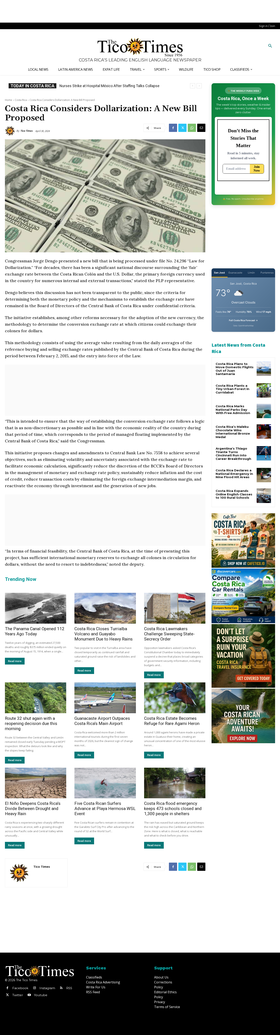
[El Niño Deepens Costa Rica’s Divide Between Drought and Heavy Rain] (35, 783)
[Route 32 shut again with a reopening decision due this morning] (35, 697)
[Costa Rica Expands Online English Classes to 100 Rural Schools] (264, 495)
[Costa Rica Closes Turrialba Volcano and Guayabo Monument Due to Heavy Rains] (105, 608)
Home (8, 100)
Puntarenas (267, 272)
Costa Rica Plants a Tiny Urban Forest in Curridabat (232, 389)
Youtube (40, 995)
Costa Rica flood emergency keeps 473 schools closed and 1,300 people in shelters (173, 808)
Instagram (47, 988)
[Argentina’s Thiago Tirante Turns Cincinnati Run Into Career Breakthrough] (264, 453)
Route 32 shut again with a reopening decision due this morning (31, 723)
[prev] (192, 85)
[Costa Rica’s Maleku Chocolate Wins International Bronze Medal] (264, 431)
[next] (199, 85)
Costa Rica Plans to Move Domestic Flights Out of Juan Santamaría (235, 369)
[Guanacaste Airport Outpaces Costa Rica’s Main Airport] (105, 697)
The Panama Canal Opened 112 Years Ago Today (34, 631)
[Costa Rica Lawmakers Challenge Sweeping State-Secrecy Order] (174, 608)
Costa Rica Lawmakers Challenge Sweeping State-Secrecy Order (169, 634)
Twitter (17, 995)
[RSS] (61, 988)
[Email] (201, 128)
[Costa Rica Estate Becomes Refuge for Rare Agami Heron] (174, 697)
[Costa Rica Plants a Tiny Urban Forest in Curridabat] (264, 390)
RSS (69, 988)
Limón (251, 272)
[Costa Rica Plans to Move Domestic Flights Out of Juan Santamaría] (264, 368)
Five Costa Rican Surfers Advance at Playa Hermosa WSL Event (105, 808)
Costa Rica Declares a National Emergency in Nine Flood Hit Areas (234, 473)
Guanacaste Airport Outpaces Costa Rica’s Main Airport (102, 721)
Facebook (20, 988)
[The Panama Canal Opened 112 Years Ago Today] (35, 608)
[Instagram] (34, 988)
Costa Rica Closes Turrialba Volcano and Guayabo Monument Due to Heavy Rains (103, 634)
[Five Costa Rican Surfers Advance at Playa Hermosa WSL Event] (105, 783)
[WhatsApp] (192, 128)
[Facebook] (173, 128)
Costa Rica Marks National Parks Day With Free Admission (233, 409)
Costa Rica (21, 100)
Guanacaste (235, 272)
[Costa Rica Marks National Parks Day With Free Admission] (264, 411)
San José (219, 272)
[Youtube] (29, 995)
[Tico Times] (10, 131)
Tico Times (26, 131)
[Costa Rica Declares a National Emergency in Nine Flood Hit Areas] (264, 475)
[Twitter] (182, 128)
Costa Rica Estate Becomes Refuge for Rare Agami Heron (171, 721)
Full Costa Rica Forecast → (243, 320)
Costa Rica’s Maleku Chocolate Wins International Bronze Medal (233, 432)
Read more (15, 661)
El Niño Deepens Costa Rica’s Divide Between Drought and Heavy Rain (32, 808)
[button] (270, 46)
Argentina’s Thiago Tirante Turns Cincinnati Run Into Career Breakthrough (233, 454)
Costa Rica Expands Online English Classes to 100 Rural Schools (111, 86)
